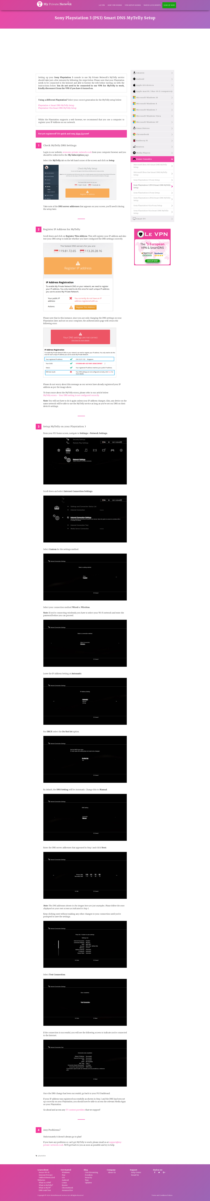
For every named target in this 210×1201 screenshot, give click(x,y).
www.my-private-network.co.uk (77, 152)
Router (65, 1185)
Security (88, 1177)
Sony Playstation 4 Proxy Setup (147, 193)
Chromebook (67, 1188)
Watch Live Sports (152, 5)
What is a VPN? (45, 1183)
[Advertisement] (105, 47)
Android (65, 1180)
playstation (42, 1156)
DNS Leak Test (45, 1190)
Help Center (136, 1172)
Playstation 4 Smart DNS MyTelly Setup (56, 105)
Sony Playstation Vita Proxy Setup (148, 205)
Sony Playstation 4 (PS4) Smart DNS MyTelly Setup (152, 199)
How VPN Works (115, 5)
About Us (112, 1172)
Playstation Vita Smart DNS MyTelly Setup (57, 108)
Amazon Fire (67, 1190)
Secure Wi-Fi (44, 1172)
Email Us (135, 1175)
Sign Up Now (169, 5)
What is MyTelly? (46, 1185)
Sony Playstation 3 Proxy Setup (147, 180)
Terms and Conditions (159, 1195)
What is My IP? (45, 1188)
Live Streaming (91, 1172)
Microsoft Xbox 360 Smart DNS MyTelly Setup (150, 166)
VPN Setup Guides (133, 5)
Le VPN (102, 5)
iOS (63, 1177)
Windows (66, 1172)
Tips (87, 1180)
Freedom (89, 1175)
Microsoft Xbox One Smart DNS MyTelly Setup (150, 173)
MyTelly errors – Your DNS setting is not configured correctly (71, 395)
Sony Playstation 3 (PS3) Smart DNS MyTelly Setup (152, 186)
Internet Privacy (45, 1175)
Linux (64, 1183)
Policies (169, 1195)
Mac (63, 1175)
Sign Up (80, 134)
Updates (88, 1183)
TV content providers (75, 1110)
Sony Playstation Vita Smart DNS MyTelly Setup (151, 212)
